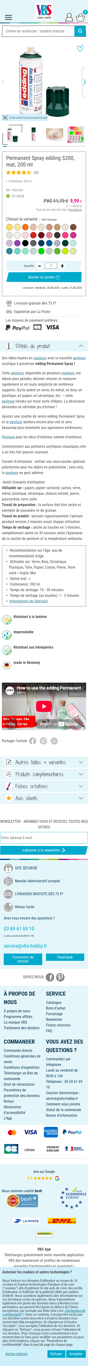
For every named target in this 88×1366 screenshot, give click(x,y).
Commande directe (18, 1050)
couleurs (40, 358)
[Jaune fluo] (65, 251)
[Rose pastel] (25, 235)
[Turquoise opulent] (17, 251)
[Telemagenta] (73, 235)
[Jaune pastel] (17, 227)
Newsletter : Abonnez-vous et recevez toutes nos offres (44, 824)
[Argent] (57, 243)
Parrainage (54, 1014)
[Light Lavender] (9, 243)
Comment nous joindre (63, 1104)
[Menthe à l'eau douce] (33, 251)
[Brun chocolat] (57, 235)
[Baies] (17, 243)
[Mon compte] (69, 17)
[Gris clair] (49, 251)
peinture (79, 358)
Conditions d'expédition (21, 1067)
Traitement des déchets (21, 1028)
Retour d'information (61, 1115)
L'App (8, 1118)
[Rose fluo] (65, 235)
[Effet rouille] (73, 227)
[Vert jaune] (57, 251)
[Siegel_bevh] (22, 1200)
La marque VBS (15, 1022)
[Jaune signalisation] (9, 227)
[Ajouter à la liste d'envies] (80, 48)
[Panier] (80, 17)
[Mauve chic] (49, 235)
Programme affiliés (18, 1016)
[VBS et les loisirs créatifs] (44, 11)
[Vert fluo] (41, 251)
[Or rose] (33, 227)
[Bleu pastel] (73, 243)
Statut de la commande (63, 1110)
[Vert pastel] (73, 251)
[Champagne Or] (9, 235)
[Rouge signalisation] (33, 235)
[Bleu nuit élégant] (41, 243)
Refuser (56, 1354)
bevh (38, 1191)
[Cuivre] (49, 227)
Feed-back (65, 957)
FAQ (49, 1031)
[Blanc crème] (65, 227)
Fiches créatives (58, 1025)
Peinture (8, 437)
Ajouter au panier (41, 277)
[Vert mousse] (65, 243)
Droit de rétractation (19, 1084)
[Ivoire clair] (41, 227)
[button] (7, 82)
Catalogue (53, 1002)
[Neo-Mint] (25, 251)
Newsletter (54, 1019)
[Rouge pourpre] (41, 235)
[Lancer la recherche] (80, 31)
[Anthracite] (33, 243)
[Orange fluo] (25, 227)
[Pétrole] (9, 251)
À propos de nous (17, 1011)
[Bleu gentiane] (49, 243)
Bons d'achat (55, 1008)
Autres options (16, 1354)
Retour (9, 1101)
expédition (76, 209)
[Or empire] (57, 227)
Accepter (76, 1354)
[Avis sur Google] (44, 1175)
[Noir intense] (25, 243)
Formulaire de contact (23, 959)
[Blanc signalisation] (17, 235)
